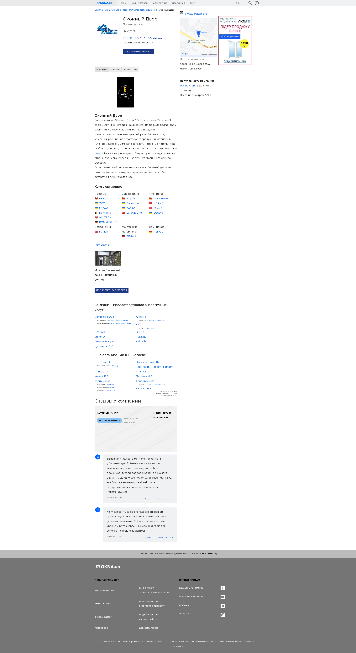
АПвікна (141, 316)
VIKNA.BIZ (142, 371)
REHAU (103, 198)
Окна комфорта (105, 341)
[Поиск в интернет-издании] (250, 3)
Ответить (148, 499)
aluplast (131, 198)
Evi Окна (150, 328)
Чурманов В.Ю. (104, 346)
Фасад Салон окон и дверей (120, 323)
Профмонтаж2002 (147, 362)
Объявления (160, 3)
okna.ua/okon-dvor (196, 13)
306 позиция (188, 85)
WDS (102, 203)
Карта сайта (178, 646)
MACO (158, 208)
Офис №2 (111, 387)
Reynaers (105, 212)
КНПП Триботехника (157, 385)
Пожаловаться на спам (165, 499)
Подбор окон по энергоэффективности (152, 603)
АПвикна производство (156, 320)
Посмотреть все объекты (111, 290)
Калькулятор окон (105, 590)
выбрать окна (102, 603)
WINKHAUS (161, 198)
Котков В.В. (102, 376)
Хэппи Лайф (102, 381)
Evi (138, 324)
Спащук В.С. (102, 332)
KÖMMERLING (108, 222)
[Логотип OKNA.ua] (107, 3)
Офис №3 (111, 390)
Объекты (102, 245)
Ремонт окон (102, 628)
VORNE (158, 203)
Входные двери (103, 617)
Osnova (104, 208)
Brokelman (133, 203)
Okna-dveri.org (112, 366)
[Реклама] (235, 41)
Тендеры (184, 614)
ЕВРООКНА (143, 388)
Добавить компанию (191, 588)
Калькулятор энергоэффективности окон (155, 590)
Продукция (178, 3)
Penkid (103, 231)
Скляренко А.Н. (104, 316)
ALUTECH (105, 217)
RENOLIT (159, 231)
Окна (124, 3)
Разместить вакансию (191, 596)
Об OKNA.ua (160, 641)
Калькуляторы (140, 3)
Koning (130, 208)
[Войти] (256, 3)
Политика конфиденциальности (240, 641)
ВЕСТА (140, 332)
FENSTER (142, 336)
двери (99, 153)
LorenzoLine (134, 212)
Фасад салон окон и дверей (117, 320)
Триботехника (145, 381)
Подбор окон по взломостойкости (149, 616)
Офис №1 (110, 385)
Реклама (184, 605)
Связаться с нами (176, 641)
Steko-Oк (100, 336)
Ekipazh (141, 341)
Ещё (192, 3)
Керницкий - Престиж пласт (154, 366)
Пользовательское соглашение (210, 641)
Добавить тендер (149, 628)
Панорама (101, 371)
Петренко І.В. (144, 376)
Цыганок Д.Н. (103, 362)
